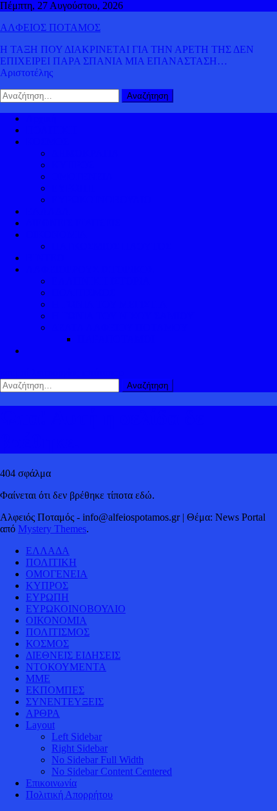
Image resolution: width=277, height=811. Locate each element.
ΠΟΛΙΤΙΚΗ (51, 130)
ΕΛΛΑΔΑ (48, 211)
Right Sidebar (80, 748)
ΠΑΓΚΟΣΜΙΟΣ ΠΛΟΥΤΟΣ (111, 246)
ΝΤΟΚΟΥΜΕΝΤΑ (66, 666)
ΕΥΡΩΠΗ (73, 188)
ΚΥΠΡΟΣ (73, 164)
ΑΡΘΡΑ (43, 713)
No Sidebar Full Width (98, 759)
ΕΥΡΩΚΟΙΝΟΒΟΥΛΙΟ (101, 199)
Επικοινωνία (51, 782)
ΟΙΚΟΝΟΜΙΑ (56, 234)
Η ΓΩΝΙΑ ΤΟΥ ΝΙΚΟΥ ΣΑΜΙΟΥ (123, 315)
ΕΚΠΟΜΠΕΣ (55, 690)
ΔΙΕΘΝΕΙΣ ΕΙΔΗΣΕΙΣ (73, 222)
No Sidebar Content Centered (112, 771)
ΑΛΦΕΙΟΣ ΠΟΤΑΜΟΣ (50, 27)
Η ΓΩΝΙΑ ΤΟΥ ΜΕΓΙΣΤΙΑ (109, 304)
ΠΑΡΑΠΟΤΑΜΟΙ (116, 339)
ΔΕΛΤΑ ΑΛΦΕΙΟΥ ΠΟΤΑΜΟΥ (120, 327)
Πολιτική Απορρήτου (69, 794)
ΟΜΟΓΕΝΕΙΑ (82, 176)
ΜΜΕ (38, 678)
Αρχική (41, 118)
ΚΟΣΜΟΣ (47, 141)
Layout (40, 724)
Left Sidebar (77, 736)
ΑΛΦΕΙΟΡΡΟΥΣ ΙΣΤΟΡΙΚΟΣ (90, 269)
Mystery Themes (52, 528)
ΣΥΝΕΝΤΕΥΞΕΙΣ (65, 701)
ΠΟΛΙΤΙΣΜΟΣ (83, 292)
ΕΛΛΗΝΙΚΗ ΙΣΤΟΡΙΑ (101, 280)
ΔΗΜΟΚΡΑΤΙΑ (85, 153)
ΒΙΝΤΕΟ (45, 257)
